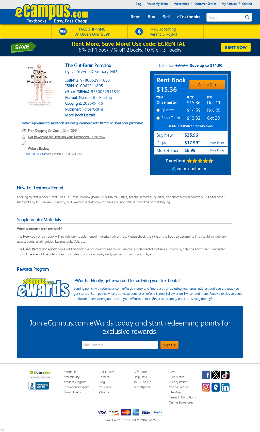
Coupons (105, 387)
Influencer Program (76, 387)
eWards (104, 392)
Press (172, 372)
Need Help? (112, 420)
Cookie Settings (179, 387)
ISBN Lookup (142, 382)
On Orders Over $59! (52, 131)
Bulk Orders (106, 372)
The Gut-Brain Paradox (39, 154)
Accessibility (71, 377)
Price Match (176, 377)
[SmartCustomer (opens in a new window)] (189, 169)
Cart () (247, 4)
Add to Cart (207, 85)
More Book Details (80, 115)
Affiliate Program (75, 382)
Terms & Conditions (182, 397)
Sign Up (169, 345)
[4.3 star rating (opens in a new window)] (200, 160)
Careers (104, 377)
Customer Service (205, 4)
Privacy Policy (178, 382)
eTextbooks (188, 16)
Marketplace (181, 4)
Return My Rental (157, 4)
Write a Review (38, 148)
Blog (138, 4)
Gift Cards (140, 372)
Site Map (175, 392)
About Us (69, 372)
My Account (229, 4)
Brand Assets (72, 392)
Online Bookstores (181, 402)
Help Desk (140, 377)
